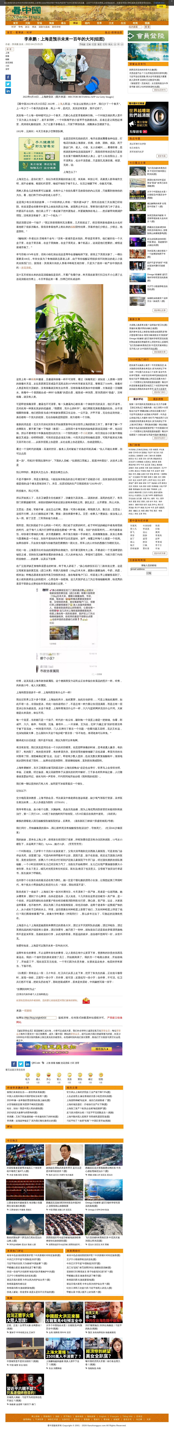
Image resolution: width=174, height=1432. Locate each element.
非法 (21, 1365)
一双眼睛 (27, 1010)
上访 (159, 489)
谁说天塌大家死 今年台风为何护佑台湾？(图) (28, 1280)
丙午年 (63, 1332)
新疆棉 (158, 456)
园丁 (132, 538)
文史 (111, 23)
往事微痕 (139, 462)
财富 (145, 483)
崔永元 (137, 471)
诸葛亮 (161, 508)
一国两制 (163, 474)
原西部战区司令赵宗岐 (58, 1244)
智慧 (143, 511)
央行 (159, 477)
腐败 (139, 474)
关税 (136, 468)
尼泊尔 (110, 1175)
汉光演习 (132, 462)
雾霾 (130, 489)
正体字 (32, 1332)
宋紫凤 (133, 525)
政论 (27, 27)
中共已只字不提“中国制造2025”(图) (24, 1259)
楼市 (136, 483)
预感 (30, 1244)
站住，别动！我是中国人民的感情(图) (25, 1108)
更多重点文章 (160, 310)
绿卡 (151, 501)
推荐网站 (27, 1419)
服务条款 (79, 1416)
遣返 (134, 501)
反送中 (157, 471)
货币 (145, 480)
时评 (14, 27)
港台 (63, 23)
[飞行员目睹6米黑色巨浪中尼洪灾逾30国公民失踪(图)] (104, 1215)
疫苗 (140, 459)
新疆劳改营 (158, 495)
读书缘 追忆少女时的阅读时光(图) (144, 87)
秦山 (132, 542)
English (102, 1416)
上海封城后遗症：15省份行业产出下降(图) (87, 1104)
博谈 (75, 23)
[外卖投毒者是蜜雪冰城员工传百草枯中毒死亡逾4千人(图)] (25, 1146)
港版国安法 (157, 459)
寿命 (136, 514)
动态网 (139, 1419)
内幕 (148, 471)
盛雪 (145, 538)
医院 (20, 1175)
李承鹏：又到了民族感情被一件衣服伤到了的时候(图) (32, 1116)
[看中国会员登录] (148, 35)
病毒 (7, 56)
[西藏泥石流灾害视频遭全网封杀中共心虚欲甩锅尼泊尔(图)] (104, 1146)
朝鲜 (145, 477)
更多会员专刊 (160, 90)
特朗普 (155, 450)
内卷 (99, 1368)
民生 (156, 501)
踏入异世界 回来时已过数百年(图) (144, 80)
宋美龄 (131, 508)
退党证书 (127, 1419)
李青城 (158, 542)
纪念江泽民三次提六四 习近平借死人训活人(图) (89, 1288)
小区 (7, 66)
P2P (165, 486)
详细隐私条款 (159, 3)
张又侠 (156, 453)
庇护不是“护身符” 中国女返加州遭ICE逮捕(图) (157, 265)
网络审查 (138, 492)
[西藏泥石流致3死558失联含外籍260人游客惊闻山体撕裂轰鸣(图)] (64, 1181)
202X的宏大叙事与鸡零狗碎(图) (22, 1112)
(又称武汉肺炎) (142, 450)
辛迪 (157, 548)
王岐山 (153, 465)
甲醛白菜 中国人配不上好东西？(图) (84, 1292)
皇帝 (157, 508)
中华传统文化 (22, 1332)
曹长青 (146, 548)
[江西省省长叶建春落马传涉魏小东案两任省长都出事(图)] (25, 1181)
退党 (159, 462)
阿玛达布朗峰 (15, 1244)
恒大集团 (69, 1175)
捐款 (57, 1416)
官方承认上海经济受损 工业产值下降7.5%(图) (88, 1092)
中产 (149, 483)
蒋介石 (161, 505)
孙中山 (154, 505)
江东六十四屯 (147, 492)
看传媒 (107, 1419)
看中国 (28, 12)
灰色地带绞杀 (99, 1332)
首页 (15, 23)
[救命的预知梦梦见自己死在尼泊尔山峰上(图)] (25, 1215)
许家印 (62, 1175)
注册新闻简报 (138, 560)
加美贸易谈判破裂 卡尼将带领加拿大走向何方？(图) (157, 218)
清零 (7, 69)
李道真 (146, 529)
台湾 (159, 483)
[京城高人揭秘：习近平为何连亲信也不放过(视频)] (25, 1375)
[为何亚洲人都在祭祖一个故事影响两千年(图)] (138, 251)
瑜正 (132, 545)
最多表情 (158, 399)
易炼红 (29, 1210)
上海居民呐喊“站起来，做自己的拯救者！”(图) (89, 1100)
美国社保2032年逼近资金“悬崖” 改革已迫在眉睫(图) (157, 183)
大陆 (27, 23)
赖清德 (159, 465)
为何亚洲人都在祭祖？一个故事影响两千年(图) (157, 254)
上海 (7, 53)
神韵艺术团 (53, 1419)
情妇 (130, 474)
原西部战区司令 (75, 1244)
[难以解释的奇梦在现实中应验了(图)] (138, 203)
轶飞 (132, 532)
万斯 (146, 468)
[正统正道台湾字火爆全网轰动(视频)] (25, 1303)
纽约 (87, 23)
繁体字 (13, 1332)
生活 (123, 23)
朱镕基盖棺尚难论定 (17, 1284)
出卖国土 (132, 456)
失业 (51, 1368)
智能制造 (92, 1368)
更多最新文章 (160, 352)
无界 (149, 1419)
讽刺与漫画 (44, 27)
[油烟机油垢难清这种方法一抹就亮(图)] (138, 298)
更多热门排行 (160, 392)
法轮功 (131, 492)
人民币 (150, 480)
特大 (110, 44)
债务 (164, 477)
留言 (100, 44)
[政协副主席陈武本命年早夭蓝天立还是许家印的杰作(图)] (64, 1146)
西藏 (90, 1175)
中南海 (143, 471)
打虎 (147, 474)
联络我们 (48, 1416)
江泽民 (131, 471)
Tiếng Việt (128, 1416)
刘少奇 (147, 508)
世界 (99, 23)
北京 (130, 486)
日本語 (139, 1416)
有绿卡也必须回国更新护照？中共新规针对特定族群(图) (33, 1255)
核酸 (7, 59)
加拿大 (150, 477)
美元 (134, 480)
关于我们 (67, 1416)
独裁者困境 (110, 1332)
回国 (143, 501)
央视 (144, 499)
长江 (136, 459)
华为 (134, 474)
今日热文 (12, 1140)
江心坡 (145, 495)
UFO (138, 465)
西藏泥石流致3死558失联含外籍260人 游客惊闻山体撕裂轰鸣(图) (157, 230)
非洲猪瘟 (155, 486)
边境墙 (141, 468)
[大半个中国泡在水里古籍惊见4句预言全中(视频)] (64, 1303)
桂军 (145, 505)
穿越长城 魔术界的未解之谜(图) (143, 328)
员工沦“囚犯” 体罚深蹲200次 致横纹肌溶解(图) (89, 1267)
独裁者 (13, 1404)
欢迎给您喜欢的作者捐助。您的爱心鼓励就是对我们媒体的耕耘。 (47, 1000)
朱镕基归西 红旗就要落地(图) (21, 1288)
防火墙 (143, 489)
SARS (150, 495)
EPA (98, 1210)
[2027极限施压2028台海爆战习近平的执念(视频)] (104, 1303)
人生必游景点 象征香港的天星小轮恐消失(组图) (89, 1096)
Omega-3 (92, 1210)
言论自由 (132, 499)
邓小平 (137, 508)
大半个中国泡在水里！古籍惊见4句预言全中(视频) (157, 194)
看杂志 (77, 1419)
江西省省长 (14, 1210)
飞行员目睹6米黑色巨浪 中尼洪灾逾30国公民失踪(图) (157, 171)
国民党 (154, 462)
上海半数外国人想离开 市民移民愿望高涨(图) (88, 1116)
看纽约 (97, 1419)
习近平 (150, 453)
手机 (151, 511)
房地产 (131, 483)
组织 (25, 1365)
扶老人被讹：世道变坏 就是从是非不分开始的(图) (31, 1292)
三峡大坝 (151, 456)
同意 (161, 6)
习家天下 (27, 1404)
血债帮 (19, 1404)
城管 (16, 1365)
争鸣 (20, 27)
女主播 (139, 499)
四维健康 (134, 548)
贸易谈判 (157, 468)
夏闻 (157, 532)
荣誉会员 (105, 1031)
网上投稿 (36, 1416)
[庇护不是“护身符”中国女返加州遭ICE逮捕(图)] (138, 262)
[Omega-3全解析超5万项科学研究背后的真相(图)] (104, 1181)
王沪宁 (164, 468)
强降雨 (56, 1332)
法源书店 (66, 1419)
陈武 (51, 1175)
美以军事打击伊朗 (138, 144)
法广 (130, 477)
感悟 (147, 511)
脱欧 (155, 477)
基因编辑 (136, 489)
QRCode (36, 1063)
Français (114, 1416)
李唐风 (158, 535)
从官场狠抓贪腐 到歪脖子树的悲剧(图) (25, 1104)
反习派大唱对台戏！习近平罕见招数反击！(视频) (90, 1112)
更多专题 (162, 156)
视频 (147, 23)
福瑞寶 (117, 1419)
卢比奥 (161, 450)
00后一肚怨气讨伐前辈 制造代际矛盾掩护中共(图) (31, 1271)
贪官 (162, 471)
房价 (145, 486)
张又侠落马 (135, 148)
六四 (161, 453)
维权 (148, 489)
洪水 (145, 459)
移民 (153, 499)
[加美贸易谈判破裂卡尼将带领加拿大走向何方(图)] (138, 215)
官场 (39, 23)
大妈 (140, 486)
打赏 (94, 44)
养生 (145, 514)
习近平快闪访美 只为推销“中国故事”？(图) (27, 1263)
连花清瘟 (9, 62)
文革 (140, 514)
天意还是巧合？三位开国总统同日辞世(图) (148, 73)
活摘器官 (139, 456)
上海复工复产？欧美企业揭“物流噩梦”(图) (86, 1108)
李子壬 (158, 545)
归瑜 (157, 529)
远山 (145, 532)
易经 (131, 511)
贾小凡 (133, 529)
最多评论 (138, 399)
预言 (90, 1332)
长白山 (131, 495)
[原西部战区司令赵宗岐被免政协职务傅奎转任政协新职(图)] (64, 1215)
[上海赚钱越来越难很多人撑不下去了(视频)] (64, 1339)
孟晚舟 (131, 468)
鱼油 (107, 1210)
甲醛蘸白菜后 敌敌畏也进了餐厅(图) (24, 1267)
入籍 (147, 501)
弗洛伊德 (132, 465)
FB (142, 477)
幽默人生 (136, 511)
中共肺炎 (132, 450)
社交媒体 (136, 477)
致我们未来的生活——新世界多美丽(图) (26, 1092)
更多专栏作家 (160, 553)
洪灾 (102, 1244)
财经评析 (56, 27)
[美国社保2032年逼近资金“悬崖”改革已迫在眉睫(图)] (138, 180)
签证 (139, 501)
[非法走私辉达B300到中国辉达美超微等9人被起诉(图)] (138, 239)
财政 (140, 483)
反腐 (143, 474)
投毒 (16, 1175)
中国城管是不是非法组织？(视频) (23, 1361)
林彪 (142, 508)
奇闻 (135, 23)
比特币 (139, 480)
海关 (130, 501)
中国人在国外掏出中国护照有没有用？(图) (27, 1096)
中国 (51, 1210)
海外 (161, 501)
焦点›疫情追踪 (113, 32)
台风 (51, 1332)
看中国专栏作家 (139, 520)
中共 (142, 465)
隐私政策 (91, 1416)
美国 (51, 23)
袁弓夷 (150, 459)
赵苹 (157, 538)
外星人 (131, 514)
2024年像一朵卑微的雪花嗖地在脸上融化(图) (28, 1100)
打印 (105, 44)
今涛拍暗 (147, 525)
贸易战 (144, 453)
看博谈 (19, 32)
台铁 (146, 456)
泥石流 (103, 1175)
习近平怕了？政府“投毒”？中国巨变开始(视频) (89, 1121)
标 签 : (10, 49)
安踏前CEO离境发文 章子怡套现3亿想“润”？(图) (90, 1271)
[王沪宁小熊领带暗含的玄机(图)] (138, 286)
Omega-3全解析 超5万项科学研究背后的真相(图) (157, 277)
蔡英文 (164, 483)
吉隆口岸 (96, 1175)
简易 (157, 525)
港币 (163, 480)
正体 (89, 44)
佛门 (34, 1404)
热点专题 (135, 138)
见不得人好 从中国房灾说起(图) (143, 349)
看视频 (87, 1419)
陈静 (145, 535)
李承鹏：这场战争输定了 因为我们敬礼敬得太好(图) (32, 1121)
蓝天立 (56, 1175)
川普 (150, 450)
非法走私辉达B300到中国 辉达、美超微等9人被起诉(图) (157, 242)
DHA (103, 1210)
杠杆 (130, 480)
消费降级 (57, 1368)
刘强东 (135, 486)
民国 (141, 505)
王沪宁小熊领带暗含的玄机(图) (22, 1276)
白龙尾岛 (138, 495)
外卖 (11, 1175)
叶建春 (22, 1210)
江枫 (145, 545)
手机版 (82, 44)
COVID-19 (137, 453)
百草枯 (25, 1175)
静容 (145, 542)
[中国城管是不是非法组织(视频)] (25, 1339)
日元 (159, 480)
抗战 (149, 505)
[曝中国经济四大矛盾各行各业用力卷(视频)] (104, 1339)
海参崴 (154, 483)
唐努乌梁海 (158, 492)
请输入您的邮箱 (148, 565)
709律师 (154, 489)
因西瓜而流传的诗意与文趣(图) (143, 70)
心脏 (34, 1244)
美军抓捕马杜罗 (137, 152)
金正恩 (147, 465)
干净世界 (39, 1419)
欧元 (155, 480)
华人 (149, 499)
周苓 (132, 535)
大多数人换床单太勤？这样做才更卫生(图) (148, 325)
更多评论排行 (160, 438)
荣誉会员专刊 (138, 64)
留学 (162, 499)
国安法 (131, 459)
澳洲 (137, 505)
